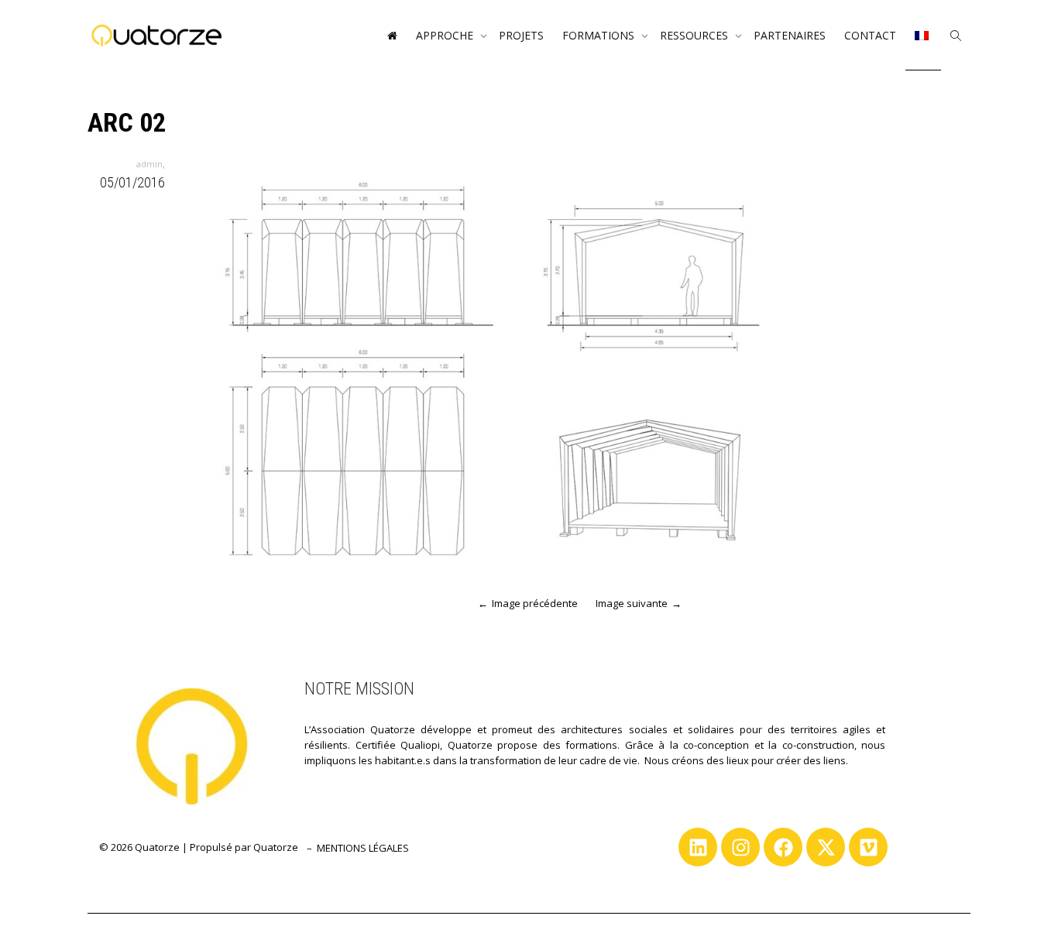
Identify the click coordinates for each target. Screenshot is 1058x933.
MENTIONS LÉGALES (363, 848)
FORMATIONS (599, 35)
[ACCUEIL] (391, 35)
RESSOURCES (695, 35)
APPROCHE (446, 35)
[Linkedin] (697, 847)
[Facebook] (783, 847)
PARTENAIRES (790, 35)
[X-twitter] (825, 847)
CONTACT (870, 35)
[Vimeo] (868, 847)
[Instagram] (740, 847)
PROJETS (521, 35)
